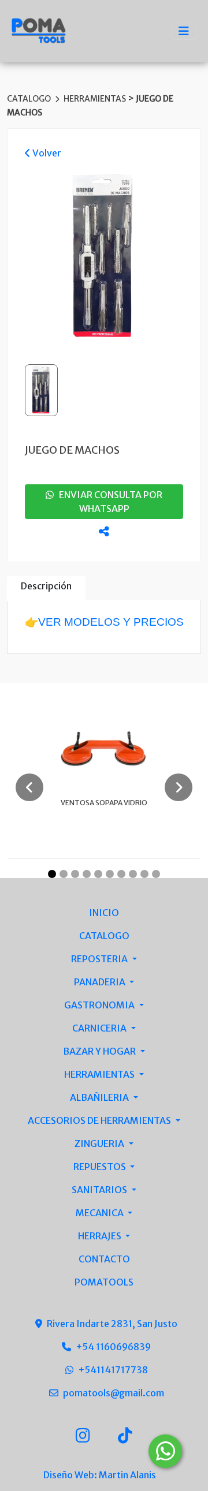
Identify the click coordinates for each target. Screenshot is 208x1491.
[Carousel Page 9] (144, 874)
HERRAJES (100, 1236)
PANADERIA (100, 982)
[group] (104, 258)
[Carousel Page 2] (64, 874)
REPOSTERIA (100, 959)
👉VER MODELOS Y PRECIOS (104, 622)
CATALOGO (30, 99)
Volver (46, 153)
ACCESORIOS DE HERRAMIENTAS (100, 1120)
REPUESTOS (100, 1166)
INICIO (104, 912)
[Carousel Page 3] (75, 874)
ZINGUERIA (100, 1143)
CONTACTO (104, 1259)
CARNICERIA (100, 1028)
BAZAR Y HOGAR (100, 1051)
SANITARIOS (100, 1189)
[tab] (46, 588)
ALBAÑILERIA (100, 1097)
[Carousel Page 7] (121, 874)
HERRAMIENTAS (96, 99)
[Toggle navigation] (183, 31)
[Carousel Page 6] (110, 874)
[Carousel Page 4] (87, 874)
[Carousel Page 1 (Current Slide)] (52, 874)
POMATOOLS (104, 1282)
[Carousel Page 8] (133, 874)
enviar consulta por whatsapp (108, 501)
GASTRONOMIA (100, 1005)
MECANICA (100, 1213)
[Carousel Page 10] (156, 874)
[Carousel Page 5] (98, 874)
